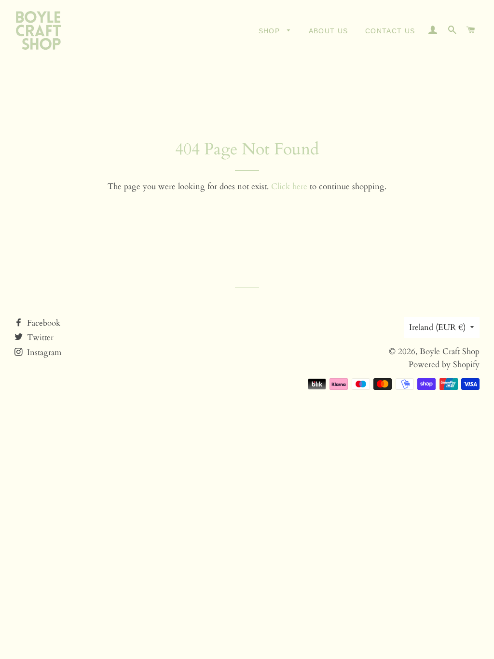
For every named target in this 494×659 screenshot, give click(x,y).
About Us (328, 31)
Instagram (43, 352)
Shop (271, 31)
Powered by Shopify (444, 364)
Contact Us (390, 31)
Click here (289, 186)
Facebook (42, 323)
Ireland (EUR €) (437, 327)
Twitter (39, 337)
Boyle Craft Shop (450, 351)
